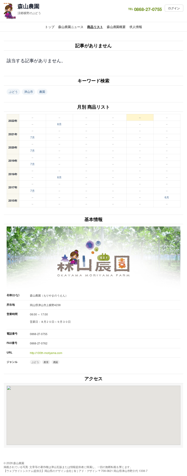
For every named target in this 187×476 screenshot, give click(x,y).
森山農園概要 (116, 26)
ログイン (174, 8)
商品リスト (95, 26)
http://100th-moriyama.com (46, 353)
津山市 (28, 91)
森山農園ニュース (70, 26)
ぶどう (13, 91)
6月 (167, 197)
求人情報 (135, 26)
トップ (50, 26)
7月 (32, 137)
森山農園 (28, 6)
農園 (42, 91)
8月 (59, 124)
